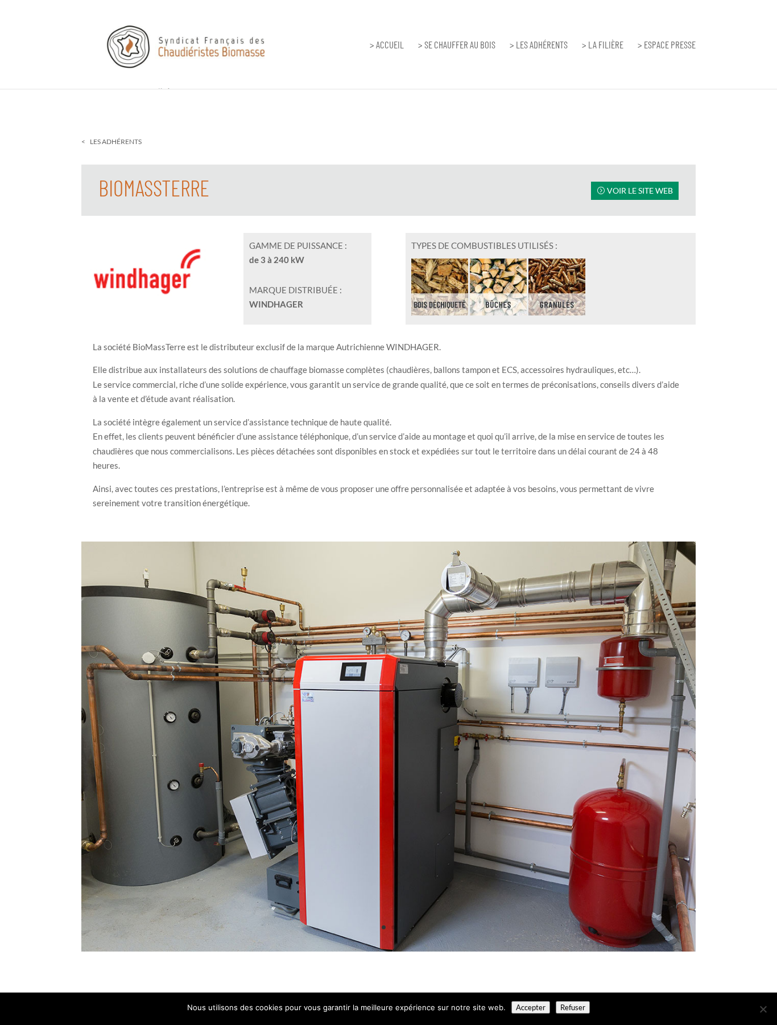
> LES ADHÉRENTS (539, 45)
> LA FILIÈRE (602, 45)
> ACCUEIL (387, 45)
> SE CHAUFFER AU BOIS (456, 45)
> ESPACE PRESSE (667, 45)
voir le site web (640, 190)
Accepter (530, 1007)
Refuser (572, 1007)
